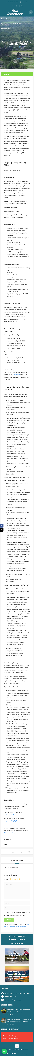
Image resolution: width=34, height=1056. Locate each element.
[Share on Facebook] (1, 526)
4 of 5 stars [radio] (17, 879)
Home (3, 19)
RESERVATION (8, 839)
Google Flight (16, 374)
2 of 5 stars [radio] (13, 879)
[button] (4, 1051)
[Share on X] (1, 530)
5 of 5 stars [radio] (19, 879)
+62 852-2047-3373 (10, 996)
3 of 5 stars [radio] (15, 879)
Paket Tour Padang (9, 833)
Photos (6, 844)
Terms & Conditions (12, 1054)
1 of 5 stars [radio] (11, 879)
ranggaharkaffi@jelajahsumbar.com (14, 821)
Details (6, 74)
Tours (8, 19)
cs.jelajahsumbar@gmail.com (13, 1000)
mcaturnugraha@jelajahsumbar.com (14, 815)
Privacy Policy (23, 1054)
